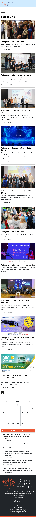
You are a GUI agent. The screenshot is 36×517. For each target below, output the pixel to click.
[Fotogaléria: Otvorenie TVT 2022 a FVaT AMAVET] (18, 289)
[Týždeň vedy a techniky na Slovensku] (7, 4)
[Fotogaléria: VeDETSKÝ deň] (18, 30)
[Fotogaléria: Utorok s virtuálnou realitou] (18, 253)
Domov (3, 12)
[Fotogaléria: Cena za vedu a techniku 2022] (18, 136)
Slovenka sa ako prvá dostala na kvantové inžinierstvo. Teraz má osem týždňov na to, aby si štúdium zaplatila (17, 453)
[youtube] (18, 501)
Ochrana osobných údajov (18, 510)
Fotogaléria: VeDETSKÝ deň (12, 42)
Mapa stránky (18, 508)
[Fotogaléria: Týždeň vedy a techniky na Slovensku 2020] (18, 363)
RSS (18, 506)
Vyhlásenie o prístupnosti (18, 512)
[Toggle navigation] (32, 3)
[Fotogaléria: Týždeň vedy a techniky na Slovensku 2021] (18, 326)
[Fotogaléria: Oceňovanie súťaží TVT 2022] (18, 177)
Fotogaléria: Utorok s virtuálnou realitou (18, 265)
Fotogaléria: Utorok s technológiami (16, 75)
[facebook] (15, 501)
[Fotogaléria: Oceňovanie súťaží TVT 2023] (18, 99)
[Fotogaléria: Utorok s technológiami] (18, 63)
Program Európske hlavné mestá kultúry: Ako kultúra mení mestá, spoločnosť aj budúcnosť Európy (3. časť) (16, 436)
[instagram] (22, 501)
